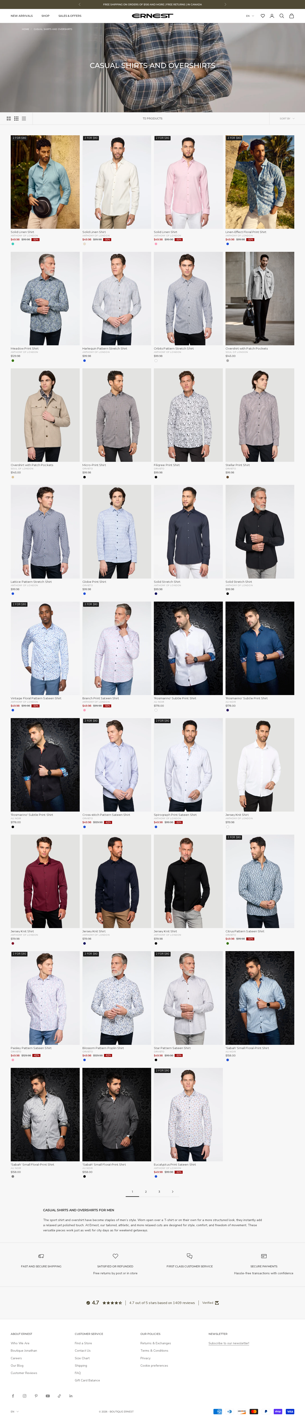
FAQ (78, 1373)
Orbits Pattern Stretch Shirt (174, 348)
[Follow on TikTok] (59, 1396)
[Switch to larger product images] (9, 118)
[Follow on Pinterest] (36, 1396)
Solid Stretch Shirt (167, 581)
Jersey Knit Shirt (237, 814)
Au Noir (159, 701)
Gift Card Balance (87, 1380)
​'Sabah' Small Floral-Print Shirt (247, 1048)
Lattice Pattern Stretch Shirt (31, 581)
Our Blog (17, 1366)
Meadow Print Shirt (25, 348)
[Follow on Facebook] (13, 1396)
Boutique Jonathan (24, 1351)
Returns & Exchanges (155, 1343)
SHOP (46, 15)
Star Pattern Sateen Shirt (172, 1048)
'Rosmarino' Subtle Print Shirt (175, 698)
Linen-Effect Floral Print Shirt (246, 232)
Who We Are (20, 1343)
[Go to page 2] (172, 1192)
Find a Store (83, 1343)
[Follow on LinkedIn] (71, 1396)
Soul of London (237, 352)
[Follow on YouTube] (48, 1396)
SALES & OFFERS (69, 15)
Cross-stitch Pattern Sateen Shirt (106, 814)
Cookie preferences (154, 1366)
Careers (16, 1358)
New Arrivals (22, 15)
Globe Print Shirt (94, 581)
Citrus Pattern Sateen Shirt (245, 931)
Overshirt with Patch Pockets (247, 348)
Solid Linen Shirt (22, 232)
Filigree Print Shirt (167, 465)
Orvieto (87, 468)
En (248, 15)
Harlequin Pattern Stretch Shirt (104, 348)
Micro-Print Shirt (94, 465)
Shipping (81, 1366)
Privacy (145, 1358)
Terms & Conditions (154, 1351)
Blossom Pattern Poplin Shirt (103, 1048)
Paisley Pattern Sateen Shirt (31, 1048)
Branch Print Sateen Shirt (100, 698)
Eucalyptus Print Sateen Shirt (175, 1164)
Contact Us (83, 1351)
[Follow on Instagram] (24, 1396)
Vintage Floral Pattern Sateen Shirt (36, 698)
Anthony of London (24, 235)
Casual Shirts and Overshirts (53, 29)
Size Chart (82, 1358)
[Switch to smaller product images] (16, 118)
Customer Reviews (24, 1373)
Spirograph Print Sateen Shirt (175, 814)
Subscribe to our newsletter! (229, 1343)
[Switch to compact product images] (24, 118)
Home (25, 29)
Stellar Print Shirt (238, 465)
